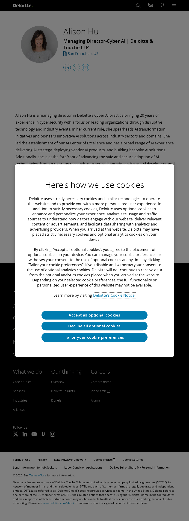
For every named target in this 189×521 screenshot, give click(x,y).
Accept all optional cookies (94, 315)
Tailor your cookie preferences (94, 337)
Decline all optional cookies (94, 326)
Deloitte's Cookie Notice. (114, 295)
